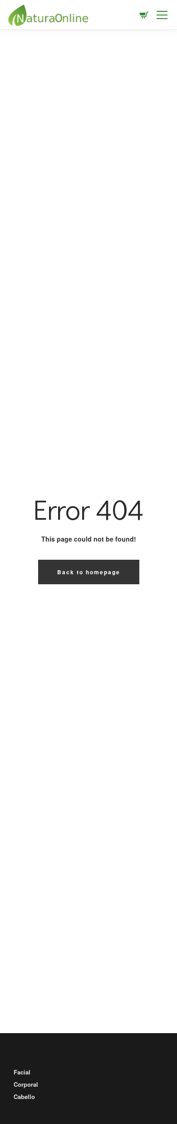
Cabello (24, 1096)
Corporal (26, 1084)
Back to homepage (88, 572)
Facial (22, 1072)
